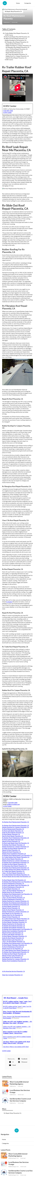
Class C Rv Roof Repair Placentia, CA (16, 49)
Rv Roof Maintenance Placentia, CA (13, 883)
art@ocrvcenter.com (13, 804)
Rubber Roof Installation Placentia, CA (14, 853)
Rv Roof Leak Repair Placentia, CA (12, 831)
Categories (27, 3)
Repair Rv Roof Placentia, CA (14, 44)
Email (14, 1065)
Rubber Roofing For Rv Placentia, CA (15, 40)
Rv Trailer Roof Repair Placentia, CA (16, 54)
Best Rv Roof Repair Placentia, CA (12, 836)
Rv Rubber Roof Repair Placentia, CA (13, 845)
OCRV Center (9, 35)
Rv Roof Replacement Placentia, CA (13, 829)
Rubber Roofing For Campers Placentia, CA (18, 45)
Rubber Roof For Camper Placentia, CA (17, 56)
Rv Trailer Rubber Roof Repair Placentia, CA (16, 33)
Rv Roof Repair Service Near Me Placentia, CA (16, 876)
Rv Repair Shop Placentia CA (13, 11)
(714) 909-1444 (8, 111)
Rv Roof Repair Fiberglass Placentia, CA (14, 922)
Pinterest (24, 1062)
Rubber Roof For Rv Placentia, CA (12, 892)
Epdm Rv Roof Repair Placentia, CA (16, 58)
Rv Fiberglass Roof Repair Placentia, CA (16, 42)
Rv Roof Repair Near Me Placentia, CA (14, 880)
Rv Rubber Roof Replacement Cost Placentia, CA (17, 855)
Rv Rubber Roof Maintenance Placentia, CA (15, 838)
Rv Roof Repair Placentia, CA (14, 51)
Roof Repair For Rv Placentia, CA (12, 896)
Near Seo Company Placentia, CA (12, 975)
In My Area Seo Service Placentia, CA (13, 971)
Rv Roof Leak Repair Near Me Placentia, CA (16, 37)
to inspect (9, 602)
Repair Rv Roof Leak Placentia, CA (12, 932)
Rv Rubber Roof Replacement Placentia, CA (15, 822)
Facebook (24, 1059)
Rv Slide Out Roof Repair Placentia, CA (15, 38)
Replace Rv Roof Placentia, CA (11, 852)
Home (18, 3)
